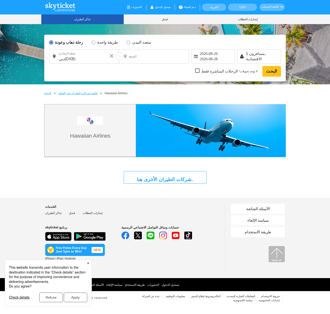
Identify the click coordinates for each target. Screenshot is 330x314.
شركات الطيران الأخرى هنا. (165, 179)
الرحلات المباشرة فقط (229, 71)
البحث (271, 71)
